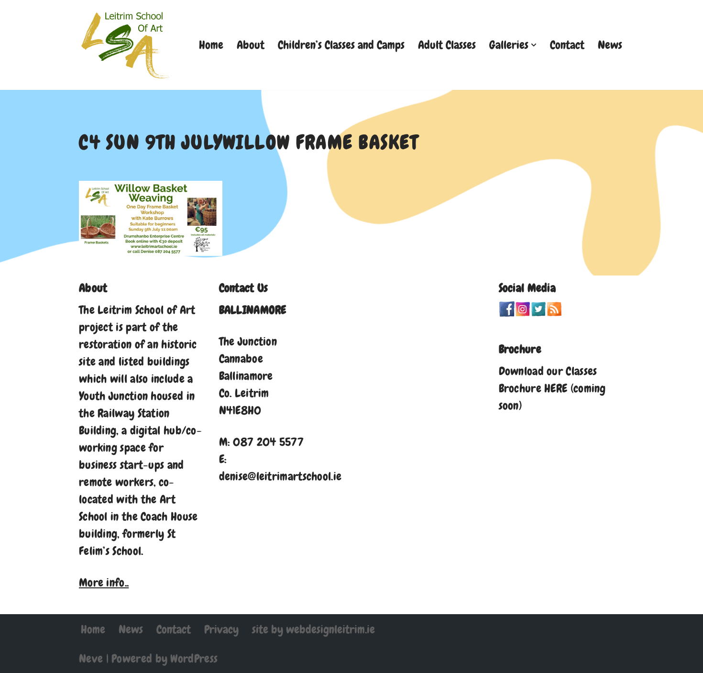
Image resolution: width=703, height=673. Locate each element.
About (250, 44)
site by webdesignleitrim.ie (313, 629)
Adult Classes (447, 44)
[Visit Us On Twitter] (538, 312)
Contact (567, 44)
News (610, 44)
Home (211, 44)
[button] (534, 45)
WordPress (194, 658)
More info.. (104, 582)
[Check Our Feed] (554, 312)
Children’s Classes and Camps (341, 44)
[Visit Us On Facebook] (507, 312)
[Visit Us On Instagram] (522, 312)
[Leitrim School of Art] (127, 45)
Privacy (221, 629)
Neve (91, 658)
